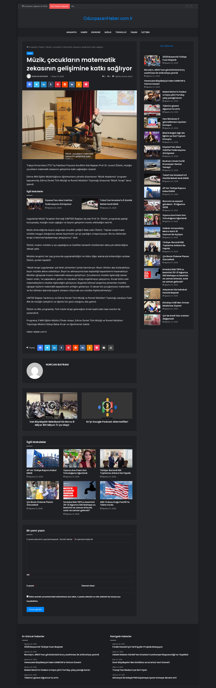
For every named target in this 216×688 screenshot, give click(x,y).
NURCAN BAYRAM (40, 76)
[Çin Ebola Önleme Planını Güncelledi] (43, 490)
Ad (29, 575)
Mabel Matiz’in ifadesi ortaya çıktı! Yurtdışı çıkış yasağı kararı (174, 94)
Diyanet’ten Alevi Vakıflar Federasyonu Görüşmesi (174, 150)
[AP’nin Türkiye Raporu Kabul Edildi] (43, 458)
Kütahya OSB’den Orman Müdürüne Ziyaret (176, 304)
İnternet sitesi (88, 585)
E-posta (31, 585)
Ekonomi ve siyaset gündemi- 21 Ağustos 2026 (174, 204)
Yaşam (133, 32)
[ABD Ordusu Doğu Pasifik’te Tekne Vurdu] (116, 490)
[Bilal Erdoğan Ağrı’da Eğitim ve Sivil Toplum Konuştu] (152, 136)
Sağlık (107, 32)
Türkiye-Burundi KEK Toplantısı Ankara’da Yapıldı (115, 472)
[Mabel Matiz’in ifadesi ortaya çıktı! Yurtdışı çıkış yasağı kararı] (152, 95)
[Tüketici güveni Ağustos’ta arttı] (152, 109)
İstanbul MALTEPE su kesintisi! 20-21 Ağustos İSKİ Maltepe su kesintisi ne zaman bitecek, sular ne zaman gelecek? (79, 506)
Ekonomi (95, 32)
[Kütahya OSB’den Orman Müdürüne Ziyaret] (152, 306)
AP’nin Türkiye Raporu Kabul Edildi (41, 472)
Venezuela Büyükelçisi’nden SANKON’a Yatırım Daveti (95, 6)
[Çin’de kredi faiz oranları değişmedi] (152, 319)
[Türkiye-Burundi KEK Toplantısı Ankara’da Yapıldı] (116, 458)
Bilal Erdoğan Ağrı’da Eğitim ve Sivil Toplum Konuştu (174, 136)
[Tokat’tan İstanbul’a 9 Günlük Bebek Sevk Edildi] (90, 203)
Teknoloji (120, 32)
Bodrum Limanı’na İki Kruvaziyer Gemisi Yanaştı (174, 164)
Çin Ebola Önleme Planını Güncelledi (40, 503)
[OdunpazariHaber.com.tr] (108, 18)
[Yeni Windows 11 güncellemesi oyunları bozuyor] (152, 122)
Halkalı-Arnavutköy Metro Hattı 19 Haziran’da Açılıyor (173, 231)
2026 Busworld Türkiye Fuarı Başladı (175, 58)
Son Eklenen (166, 46)
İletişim (145, 32)
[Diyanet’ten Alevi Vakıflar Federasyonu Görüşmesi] (35, 203)
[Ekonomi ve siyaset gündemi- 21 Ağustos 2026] (152, 205)
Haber (84, 32)
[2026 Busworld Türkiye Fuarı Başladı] (152, 60)
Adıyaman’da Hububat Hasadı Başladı (175, 291)
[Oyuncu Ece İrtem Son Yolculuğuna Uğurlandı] (79, 458)
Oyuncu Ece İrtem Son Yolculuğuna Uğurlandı (75, 472)
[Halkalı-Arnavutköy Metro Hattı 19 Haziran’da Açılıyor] (152, 232)
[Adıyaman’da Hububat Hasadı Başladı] (152, 293)
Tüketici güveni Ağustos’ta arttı (171, 107)
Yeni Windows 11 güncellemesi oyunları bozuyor (174, 122)
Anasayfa (71, 32)
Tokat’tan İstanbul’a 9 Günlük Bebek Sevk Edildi (176, 177)
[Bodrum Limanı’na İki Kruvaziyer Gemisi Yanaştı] (152, 165)
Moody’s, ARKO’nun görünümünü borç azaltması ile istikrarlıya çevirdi (164, 71)
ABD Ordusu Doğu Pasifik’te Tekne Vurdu (115, 503)
